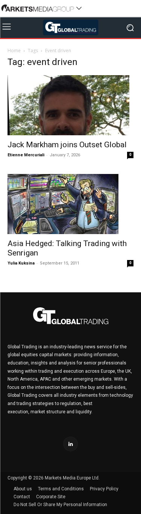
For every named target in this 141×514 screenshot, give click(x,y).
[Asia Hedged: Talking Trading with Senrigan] (70, 204)
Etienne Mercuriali (26, 155)
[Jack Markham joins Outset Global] (70, 105)
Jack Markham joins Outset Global (67, 144)
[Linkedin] (70, 444)
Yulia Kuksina (21, 263)
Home (14, 50)
